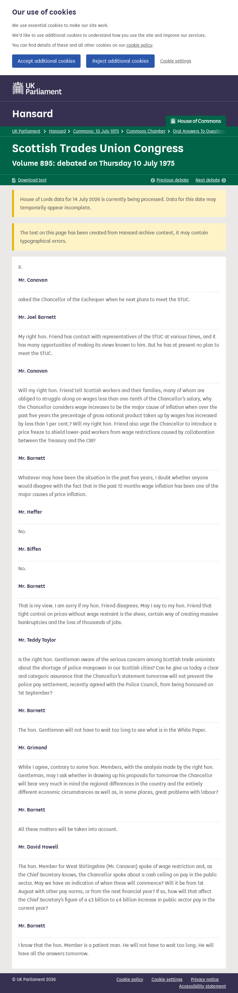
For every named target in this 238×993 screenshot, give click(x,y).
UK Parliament (26, 131)
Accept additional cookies (46, 61)
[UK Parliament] (37, 88)
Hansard (32, 113)
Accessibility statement (202, 986)
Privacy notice (205, 979)
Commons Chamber (145, 131)
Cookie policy (130, 979)
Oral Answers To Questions (199, 131)
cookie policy (139, 45)
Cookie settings (175, 61)
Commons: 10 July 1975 (96, 131)
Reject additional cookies (120, 61)
